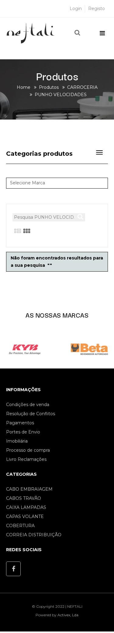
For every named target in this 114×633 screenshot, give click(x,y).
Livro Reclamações (26, 459)
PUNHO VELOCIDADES (61, 94)
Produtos (49, 87)
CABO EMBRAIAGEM (29, 489)
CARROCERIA (82, 87)
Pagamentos (20, 423)
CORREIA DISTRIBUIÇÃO (33, 534)
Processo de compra (28, 450)
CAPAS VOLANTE (25, 516)
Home (23, 87)
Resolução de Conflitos (30, 413)
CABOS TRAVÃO (23, 498)
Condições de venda (27, 404)
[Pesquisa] (77, 33)
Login (76, 8)
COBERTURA (20, 525)
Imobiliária (17, 441)
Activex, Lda (67, 615)
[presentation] (12, 347)
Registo (96, 8)
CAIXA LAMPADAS (26, 507)
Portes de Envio (23, 432)
